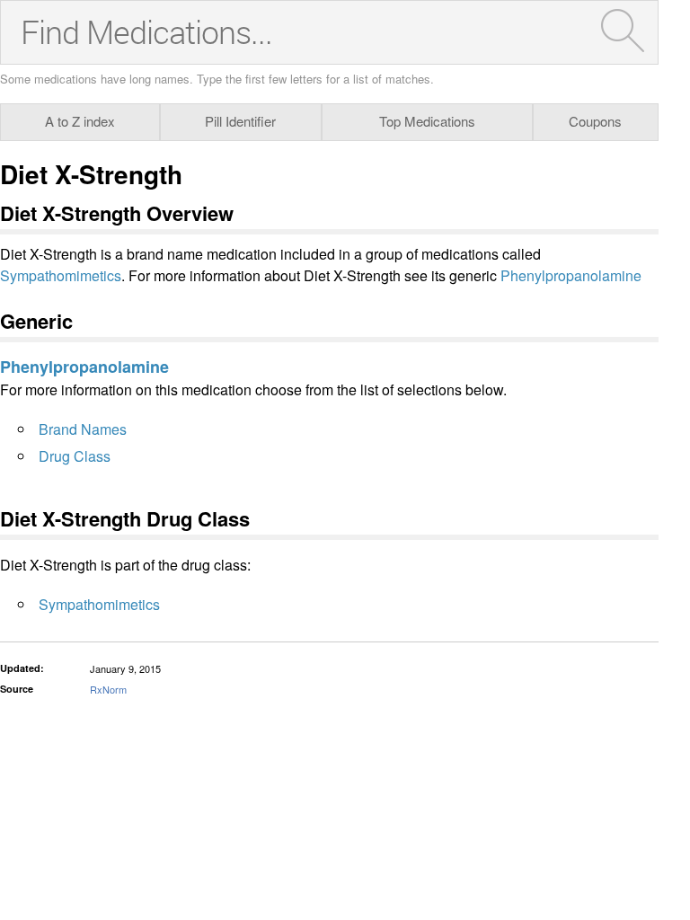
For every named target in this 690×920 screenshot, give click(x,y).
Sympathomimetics (60, 275)
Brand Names (83, 429)
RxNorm (108, 689)
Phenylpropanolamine (570, 275)
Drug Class (75, 456)
